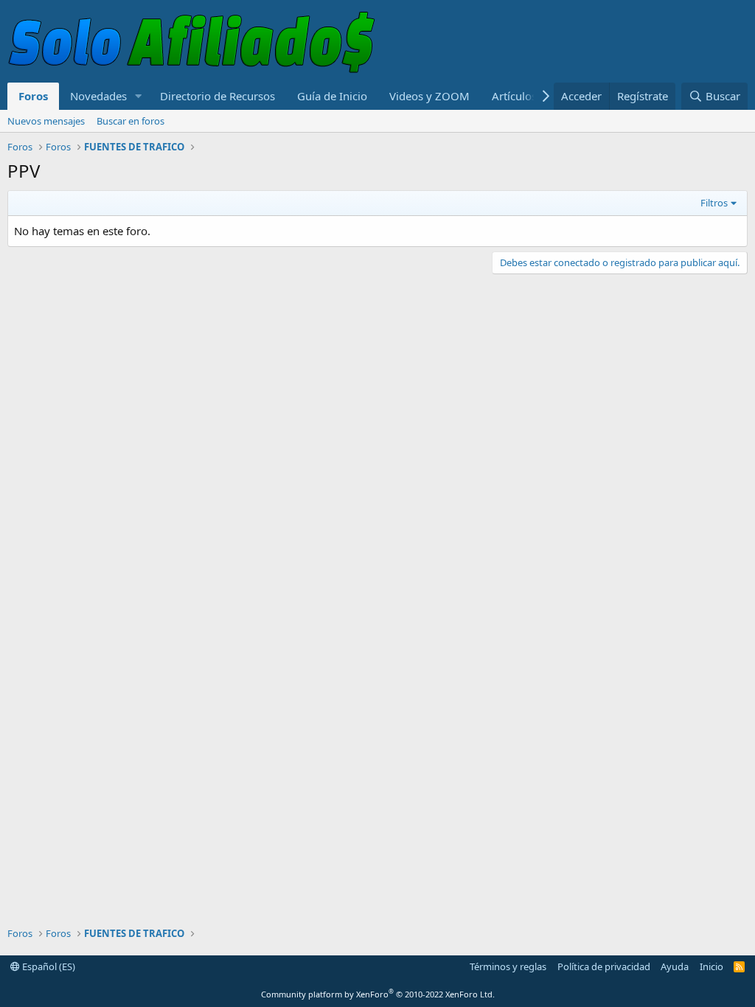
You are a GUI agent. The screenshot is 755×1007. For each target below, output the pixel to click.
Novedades (98, 95)
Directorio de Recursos (217, 95)
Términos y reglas (508, 966)
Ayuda (675, 966)
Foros (33, 95)
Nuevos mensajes (46, 121)
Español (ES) (47, 966)
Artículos (514, 95)
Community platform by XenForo (378, 994)
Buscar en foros (130, 121)
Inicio (711, 966)
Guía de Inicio (332, 95)
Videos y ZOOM (429, 95)
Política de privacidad (603, 966)
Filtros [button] (714, 202)
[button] (138, 96)
